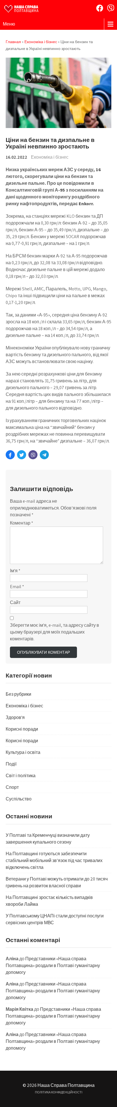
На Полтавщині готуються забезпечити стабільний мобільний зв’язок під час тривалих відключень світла (54, 860)
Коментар (21, 523)
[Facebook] (99, 8)
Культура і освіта (23, 752)
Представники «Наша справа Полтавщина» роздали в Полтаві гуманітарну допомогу (53, 965)
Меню (9, 24)
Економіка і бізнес (49, 157)
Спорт (12, 787)
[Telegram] (44, 454)
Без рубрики (18, 694)
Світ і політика (20, 776)
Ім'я (15, 571)
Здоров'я (15, 717)
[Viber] (110, 8)
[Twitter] (21, 454)
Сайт (15, 602)
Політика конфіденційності (58, 1092)
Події (11, 764)
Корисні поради (22, 729)
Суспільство (19, 799)
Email (17, 587)
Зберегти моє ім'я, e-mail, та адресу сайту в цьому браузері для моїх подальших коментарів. (54, 632)
